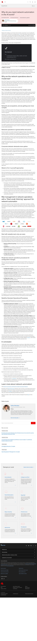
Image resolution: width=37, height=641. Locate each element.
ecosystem (14, 378)
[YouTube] (28, 545)
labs (28, 394)
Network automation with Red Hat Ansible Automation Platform (15, 386)
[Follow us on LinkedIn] (12, 409)
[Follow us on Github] (11, 409)
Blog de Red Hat (4, 5)
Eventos (26, 586)
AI (19, 34)
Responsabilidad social (22, 571)
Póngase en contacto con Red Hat (17, 587)
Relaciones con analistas (4, 573)
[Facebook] (31, 545)
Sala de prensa (21, 568)
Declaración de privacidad (4, 593)
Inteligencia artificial (25, 477)
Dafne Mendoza (7, 19)
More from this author (15, 417)
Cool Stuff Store (15, 588)
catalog (10, 391)
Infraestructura (24, 511)
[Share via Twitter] (8, 25)
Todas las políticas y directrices (29, 593)
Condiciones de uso (15, 593)
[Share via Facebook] (6, 25)
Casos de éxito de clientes (4, 571)
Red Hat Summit (11, 388)
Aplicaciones (7, 527)
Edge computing (8, 511)
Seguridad (23, 495)
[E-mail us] (10, 25)
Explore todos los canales (28, 467)
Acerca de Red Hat (3, 586)
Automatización (8, 477)
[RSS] (34, 25)
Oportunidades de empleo (23, 573)
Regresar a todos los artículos (6, 30)
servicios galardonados (10, 565)
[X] (33, 545)
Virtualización (24, 527)
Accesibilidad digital (3, 594)
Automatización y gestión (25, 17)
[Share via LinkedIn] (7, 25)
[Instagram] (35, 545)
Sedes (1, 587)
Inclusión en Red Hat (3, 588)
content (28, 337)
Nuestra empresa (3, 568)
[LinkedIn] (26, 545)
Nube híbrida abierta (9, 495)
